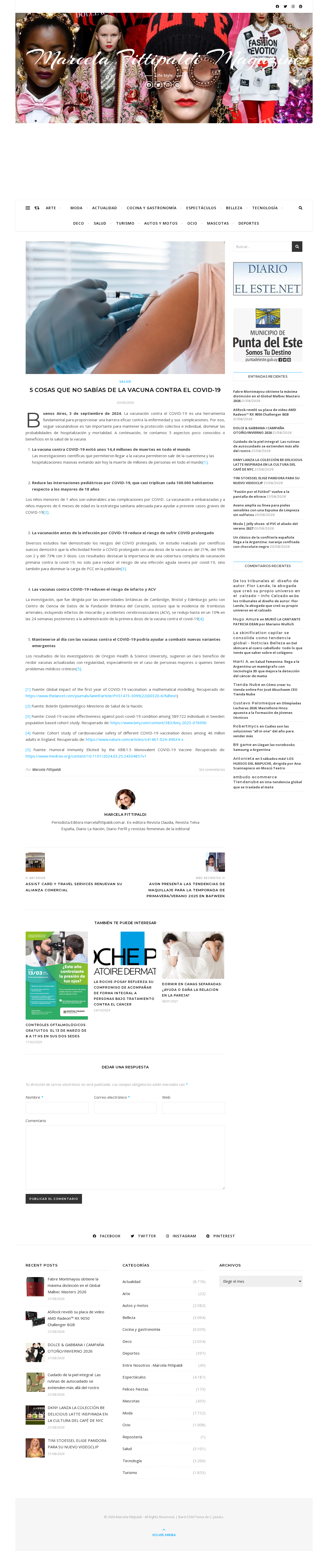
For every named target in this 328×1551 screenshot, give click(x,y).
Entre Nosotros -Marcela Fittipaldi (152, 1365)
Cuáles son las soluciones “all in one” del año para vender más (263, 731)
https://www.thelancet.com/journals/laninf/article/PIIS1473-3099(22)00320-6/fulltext (101, 695)
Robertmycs (246, 726)
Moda (76, 207)
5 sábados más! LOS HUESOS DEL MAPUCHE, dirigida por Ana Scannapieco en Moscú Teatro (267, 763)
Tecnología (265, 207)
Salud (100, 223)
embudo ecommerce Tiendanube (255, 779)
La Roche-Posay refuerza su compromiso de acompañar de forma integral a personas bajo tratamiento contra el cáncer (124, 993)
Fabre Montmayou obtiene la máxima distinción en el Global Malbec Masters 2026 (266, 396)
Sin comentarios (212, 769)
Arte (51, 207)
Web (166, 1097)
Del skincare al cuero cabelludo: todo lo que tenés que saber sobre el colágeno (267, 648)
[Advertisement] (164, 162)
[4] (201, 618)
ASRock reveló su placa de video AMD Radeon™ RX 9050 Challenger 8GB (264, 412)
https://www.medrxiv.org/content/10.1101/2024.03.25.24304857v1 (86, 756)
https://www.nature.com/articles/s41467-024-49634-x (134, 739)
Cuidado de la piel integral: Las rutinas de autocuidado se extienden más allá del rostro (266, 446)
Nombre (34, 1097)
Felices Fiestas (135, 1389)
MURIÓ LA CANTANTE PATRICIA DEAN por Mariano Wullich (266, 622)
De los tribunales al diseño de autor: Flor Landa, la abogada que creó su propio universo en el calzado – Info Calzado (266, 588)
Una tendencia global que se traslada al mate (267, 784)
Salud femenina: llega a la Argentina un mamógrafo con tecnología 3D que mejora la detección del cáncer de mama (266, 668)
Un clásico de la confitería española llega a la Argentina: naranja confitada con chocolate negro (266, 542)
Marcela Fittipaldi (46, 769)
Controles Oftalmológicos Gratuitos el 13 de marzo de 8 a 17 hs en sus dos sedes (56, 1030)
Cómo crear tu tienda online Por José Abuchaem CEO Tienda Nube (265, 689)
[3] (123, 568)
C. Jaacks (216, 1517)
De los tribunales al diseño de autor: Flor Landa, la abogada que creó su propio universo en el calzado (266, 602)
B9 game (242, 744)
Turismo (125, 223)
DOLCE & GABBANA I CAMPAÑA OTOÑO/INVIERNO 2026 (258, 430)
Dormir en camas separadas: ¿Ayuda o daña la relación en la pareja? (192, 989)
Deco (78, 223)
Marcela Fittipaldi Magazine (164, 58)
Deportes (249, 223)
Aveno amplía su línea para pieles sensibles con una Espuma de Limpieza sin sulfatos (266, 510)
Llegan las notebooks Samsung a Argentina (264, 747)
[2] (46, 512)
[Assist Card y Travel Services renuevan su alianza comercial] (35, 862)
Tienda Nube (246, 684)
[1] (205, 462)
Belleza (234, 207)
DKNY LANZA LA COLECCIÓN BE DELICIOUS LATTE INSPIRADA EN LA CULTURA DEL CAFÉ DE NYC (267, 464)
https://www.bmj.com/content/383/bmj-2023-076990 (158, 722)
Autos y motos (161, 223)
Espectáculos (201, 207)
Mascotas (218, 223)
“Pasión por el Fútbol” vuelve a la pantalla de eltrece (261, 494)
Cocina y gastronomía (152, 207)
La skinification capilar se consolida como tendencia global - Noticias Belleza (262, 637)
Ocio (192, 223)
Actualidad (104, 207)
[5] (78, 668)
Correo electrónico (112, 1097)
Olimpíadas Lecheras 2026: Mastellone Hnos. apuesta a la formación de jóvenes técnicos (267, 710)
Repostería (132, 1436)
